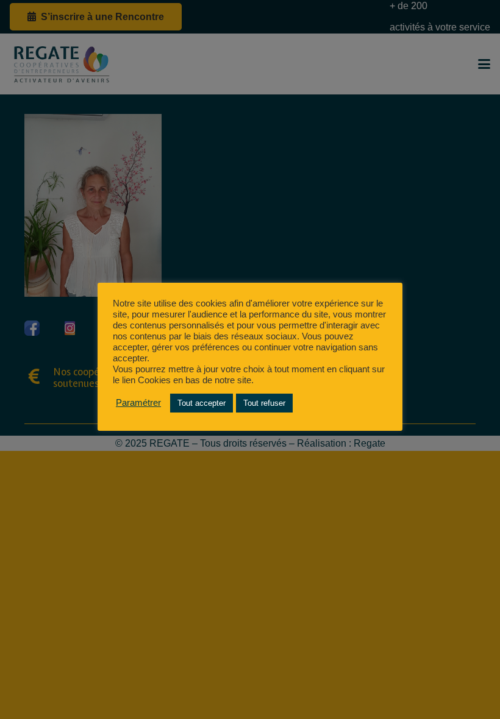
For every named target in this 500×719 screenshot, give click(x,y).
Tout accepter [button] (201, 403)
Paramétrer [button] (138, 403)
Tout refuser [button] (264, 403)
